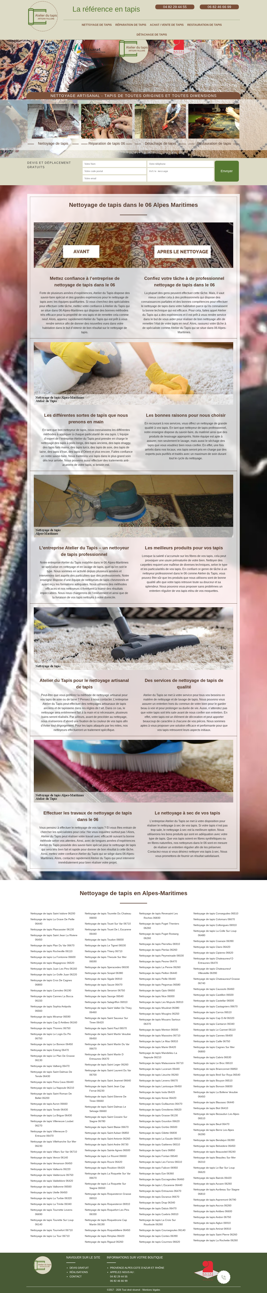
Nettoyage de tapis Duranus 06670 (159, 1196)
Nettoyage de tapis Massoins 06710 (159, 1035)
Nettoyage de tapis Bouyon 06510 (212, 1080)
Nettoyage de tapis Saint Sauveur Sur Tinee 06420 (106, 1020)
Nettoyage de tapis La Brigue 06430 (51, 1115)
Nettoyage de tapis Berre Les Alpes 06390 (213, 1132)
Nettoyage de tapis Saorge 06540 (104, 996)
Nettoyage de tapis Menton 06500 (158, 1029)
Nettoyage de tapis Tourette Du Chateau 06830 (108, 915)
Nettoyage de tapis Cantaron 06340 (213, 1023)
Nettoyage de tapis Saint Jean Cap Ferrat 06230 (105, 1088)
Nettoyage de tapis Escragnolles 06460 (161, 1179)
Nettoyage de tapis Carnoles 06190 (51, 990)
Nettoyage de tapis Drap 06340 (157, 1202)
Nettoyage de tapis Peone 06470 (158, 961)
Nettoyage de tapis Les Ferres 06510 (160, 1161)
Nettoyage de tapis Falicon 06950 (158, 1167)
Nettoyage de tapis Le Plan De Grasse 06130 (53, 1058)
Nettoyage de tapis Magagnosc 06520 (52, 962)
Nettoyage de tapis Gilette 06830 (158, 1132)
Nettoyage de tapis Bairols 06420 (212, 1177)
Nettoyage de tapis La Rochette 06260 (215, 1240)
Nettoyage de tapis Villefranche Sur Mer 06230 (53, 1143)
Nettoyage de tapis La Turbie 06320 (51, 1198)
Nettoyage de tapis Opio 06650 (157, 990)
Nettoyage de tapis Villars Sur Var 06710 (54, 1151)
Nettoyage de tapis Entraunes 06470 (160, 1190)
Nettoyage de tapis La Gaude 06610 (160, 1138)
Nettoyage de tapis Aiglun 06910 (212, 1222)
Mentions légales (151, 1289)
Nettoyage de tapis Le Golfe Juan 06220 (54, 974)
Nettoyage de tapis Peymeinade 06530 (161, 955)
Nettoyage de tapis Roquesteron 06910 (107, 1204)
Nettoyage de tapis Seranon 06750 (105, 990)
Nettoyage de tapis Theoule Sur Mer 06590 (106, 959)
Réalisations (79, 1272)
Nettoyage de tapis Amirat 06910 (212, 1228)
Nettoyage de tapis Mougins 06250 (159, 1013)
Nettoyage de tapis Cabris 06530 (212, 1057)
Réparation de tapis (130, 24)
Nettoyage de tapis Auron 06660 (49, 1103)
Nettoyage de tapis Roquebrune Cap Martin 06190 (106, 1222)
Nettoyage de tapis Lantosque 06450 (160, 1086)
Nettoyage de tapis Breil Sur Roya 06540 (216, 1074)
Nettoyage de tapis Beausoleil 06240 (214, 1151)
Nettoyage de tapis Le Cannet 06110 (214, 1029)
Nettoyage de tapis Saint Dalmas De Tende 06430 (51, 1074)
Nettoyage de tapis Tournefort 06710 (52, 1230)
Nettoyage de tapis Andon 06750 (212, 1217)
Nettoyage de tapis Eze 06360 (156, 1173)
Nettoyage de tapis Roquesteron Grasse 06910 (108, 1196)
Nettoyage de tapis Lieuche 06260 (159, 1074)
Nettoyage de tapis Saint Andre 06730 (106, 1144)
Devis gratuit (79, 1267)
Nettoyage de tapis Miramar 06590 (50, 1016)
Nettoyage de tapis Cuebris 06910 (158, 1214)
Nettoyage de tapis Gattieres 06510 (159, 1144)
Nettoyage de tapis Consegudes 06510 (215, 913)
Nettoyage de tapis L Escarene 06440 (160, 1185)
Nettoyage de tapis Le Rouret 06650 (106, 1156)
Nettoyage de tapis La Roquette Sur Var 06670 (108, 1175)
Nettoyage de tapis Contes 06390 (158, 1236)
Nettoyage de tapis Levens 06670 (158, 1080)
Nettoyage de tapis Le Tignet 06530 (105, 945)
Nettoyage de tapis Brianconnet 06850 (215, 1068)
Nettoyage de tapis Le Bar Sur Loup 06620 (214, 1170)
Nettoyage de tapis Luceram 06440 (159, 1068)
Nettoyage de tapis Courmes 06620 (159, 1241)
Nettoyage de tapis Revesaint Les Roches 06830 (158, 915)
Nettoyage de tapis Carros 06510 (212, 1012)
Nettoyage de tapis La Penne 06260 (160, 967)
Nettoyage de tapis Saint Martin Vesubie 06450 (108, 1036)
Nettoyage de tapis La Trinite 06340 (51, 1204)
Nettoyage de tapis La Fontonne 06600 (53, 957)
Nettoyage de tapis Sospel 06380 (104, 973)
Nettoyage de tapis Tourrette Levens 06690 (51, 1212)
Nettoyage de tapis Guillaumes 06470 (160, 1103)
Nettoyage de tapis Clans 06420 (211, 946)
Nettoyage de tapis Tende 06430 (49, 1109)
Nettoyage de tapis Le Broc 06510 (213, 1063)
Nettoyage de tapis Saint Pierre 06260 (215, 1234)
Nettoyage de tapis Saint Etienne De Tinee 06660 (105, 1098)
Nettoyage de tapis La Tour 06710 (50, 1236)
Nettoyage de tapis (97, 24)
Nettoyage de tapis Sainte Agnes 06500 (107, 1150)
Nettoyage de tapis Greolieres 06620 (160, 1109)
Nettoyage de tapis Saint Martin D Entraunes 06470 (104, 1056)
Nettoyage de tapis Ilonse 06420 (157, 1098)
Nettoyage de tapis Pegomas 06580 (159, 984)
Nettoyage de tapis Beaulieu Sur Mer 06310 (214, 1159)
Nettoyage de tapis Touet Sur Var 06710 (108, 923)
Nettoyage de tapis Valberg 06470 (50, 1066)
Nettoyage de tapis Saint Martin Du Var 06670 (107, 1046)
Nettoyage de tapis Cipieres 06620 (213, 952)
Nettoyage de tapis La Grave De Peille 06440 (52, 921)
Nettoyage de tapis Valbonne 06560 (51, 1186)
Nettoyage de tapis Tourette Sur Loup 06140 (52, 1222)
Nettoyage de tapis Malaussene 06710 (161, 1063)
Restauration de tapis (204, 24)
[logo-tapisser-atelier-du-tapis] (42, 16)
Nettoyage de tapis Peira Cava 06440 (52, 1082)
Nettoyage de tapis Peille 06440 (157, 978)
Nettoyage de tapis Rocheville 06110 (51, 951)
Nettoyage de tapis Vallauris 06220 (50, 1169)
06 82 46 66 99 (119, 1280)
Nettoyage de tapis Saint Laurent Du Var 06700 (108, 1072)
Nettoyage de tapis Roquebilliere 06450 (107, 1230)
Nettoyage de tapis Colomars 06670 (214, 919)
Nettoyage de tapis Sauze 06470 (103, 984)
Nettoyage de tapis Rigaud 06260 (104, 1241)
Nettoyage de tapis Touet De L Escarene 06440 (108, 931)
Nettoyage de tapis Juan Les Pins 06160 (54, 968)
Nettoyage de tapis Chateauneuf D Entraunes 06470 (213, 960)
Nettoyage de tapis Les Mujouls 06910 (161, 1002)
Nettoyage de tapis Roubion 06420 (105, 1167)
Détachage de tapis (152, 34)
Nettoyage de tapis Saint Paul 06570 (106, 1028)
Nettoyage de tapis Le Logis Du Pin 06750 (51, 1036)
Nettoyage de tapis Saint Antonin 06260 (107, 1138)
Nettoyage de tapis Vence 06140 (49, 1157)
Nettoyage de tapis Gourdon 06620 (159, 1121)
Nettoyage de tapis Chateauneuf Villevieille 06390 (212, 970)
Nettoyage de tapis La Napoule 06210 (52, 1087)
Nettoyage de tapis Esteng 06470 (50, 1050)
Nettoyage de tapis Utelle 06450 (49, 1192)
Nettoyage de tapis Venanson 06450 (51, 1163)
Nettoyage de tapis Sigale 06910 (103, 978)
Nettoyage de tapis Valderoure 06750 (52, 1175)
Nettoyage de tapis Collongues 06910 (215, 925)
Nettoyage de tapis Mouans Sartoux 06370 (159, 1021)
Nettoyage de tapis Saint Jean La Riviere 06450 (54, 937)
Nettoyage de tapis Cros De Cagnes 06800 (51, 982)
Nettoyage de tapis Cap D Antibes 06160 (54, 1022)
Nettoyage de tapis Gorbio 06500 (158, 1127)
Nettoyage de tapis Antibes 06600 (212, 1211)
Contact (76, 1276)
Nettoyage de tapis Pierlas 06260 (158, 949)
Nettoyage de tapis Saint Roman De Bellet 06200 (51, 1095)
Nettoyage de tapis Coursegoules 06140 (162, 1230)
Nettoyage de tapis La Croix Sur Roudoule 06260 (157, 1222)
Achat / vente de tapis (167, 24)
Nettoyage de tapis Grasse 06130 (158, 1115)
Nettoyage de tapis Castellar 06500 (213, 1000)
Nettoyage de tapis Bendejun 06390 (214, 1140)
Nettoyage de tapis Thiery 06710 (103, 951)
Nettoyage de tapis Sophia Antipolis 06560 (51, 1008)
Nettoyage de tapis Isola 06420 (157, 1092)
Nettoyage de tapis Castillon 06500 (213, 994)
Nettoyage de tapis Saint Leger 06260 (106, 1064)
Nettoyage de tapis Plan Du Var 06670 (52, 945)
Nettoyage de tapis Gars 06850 (157, 1150)
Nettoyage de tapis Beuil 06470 (211, 1124)
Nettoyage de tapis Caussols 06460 (213, 989)
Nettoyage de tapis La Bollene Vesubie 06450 (215, 1094)
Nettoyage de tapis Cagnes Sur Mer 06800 (214, 1049)
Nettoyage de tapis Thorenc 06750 (50, 1028)
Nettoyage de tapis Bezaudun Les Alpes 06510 (216, 1116)
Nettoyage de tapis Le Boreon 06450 (52, 1044)
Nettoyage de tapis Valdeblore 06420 (52, 1180)
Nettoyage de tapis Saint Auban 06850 (107, 1132)
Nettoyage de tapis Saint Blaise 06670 (107, 1127)
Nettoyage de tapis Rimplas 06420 (104, 1236)
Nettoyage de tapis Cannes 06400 (213, 1035)
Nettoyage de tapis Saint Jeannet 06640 (108, 1080)
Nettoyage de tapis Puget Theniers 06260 (159, 925)
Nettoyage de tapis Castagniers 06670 (215, 1006)
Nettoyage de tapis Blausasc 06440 (213, 1102)
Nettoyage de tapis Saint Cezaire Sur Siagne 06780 (106, 1119)
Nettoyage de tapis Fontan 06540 (158, 1156)
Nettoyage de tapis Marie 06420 (157, 1047)
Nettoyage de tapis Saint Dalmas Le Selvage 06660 (105, 1108)
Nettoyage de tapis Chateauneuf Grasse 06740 (216, 981)
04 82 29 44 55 (119, 1276)
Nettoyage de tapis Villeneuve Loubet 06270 (52, 1123)
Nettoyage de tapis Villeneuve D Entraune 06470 (49, 1133)
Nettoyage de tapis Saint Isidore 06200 (53, 913)
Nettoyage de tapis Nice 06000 (157, 996)
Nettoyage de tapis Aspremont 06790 (214, 1199)
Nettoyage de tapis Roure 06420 (103, 1161)
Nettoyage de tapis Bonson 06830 (212, 1086)
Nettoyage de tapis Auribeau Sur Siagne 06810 (216, 1191)
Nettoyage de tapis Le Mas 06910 (158, 1041)
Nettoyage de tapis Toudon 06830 (104, 939)
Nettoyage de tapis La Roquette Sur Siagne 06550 (105, 1185)
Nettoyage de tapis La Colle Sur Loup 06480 (214, 933)
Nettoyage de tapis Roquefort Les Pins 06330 (107, 1212)
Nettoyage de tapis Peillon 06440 (158, 973)
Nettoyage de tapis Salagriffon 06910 (106, 1002)
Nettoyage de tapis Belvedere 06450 (214, 1145)
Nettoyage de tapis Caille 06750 (211, 1041)
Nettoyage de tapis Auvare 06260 (212, 1183)
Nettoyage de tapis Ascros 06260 (212, 1205)
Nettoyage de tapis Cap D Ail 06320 (213, 1018)
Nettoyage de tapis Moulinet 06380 (159, 1007)
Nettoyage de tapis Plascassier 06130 (52, 929)
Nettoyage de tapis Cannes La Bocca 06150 (52, 998)
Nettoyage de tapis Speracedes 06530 (107, 967)
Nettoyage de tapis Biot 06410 (210, 1108)
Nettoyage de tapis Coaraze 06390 (213, 941)
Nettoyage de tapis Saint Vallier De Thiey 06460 (108, 1010)
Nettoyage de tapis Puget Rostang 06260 (159, 936)
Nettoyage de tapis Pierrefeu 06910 (159, 944)
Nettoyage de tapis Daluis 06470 (158, 1208)
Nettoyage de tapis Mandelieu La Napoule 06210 (158, 1055)
